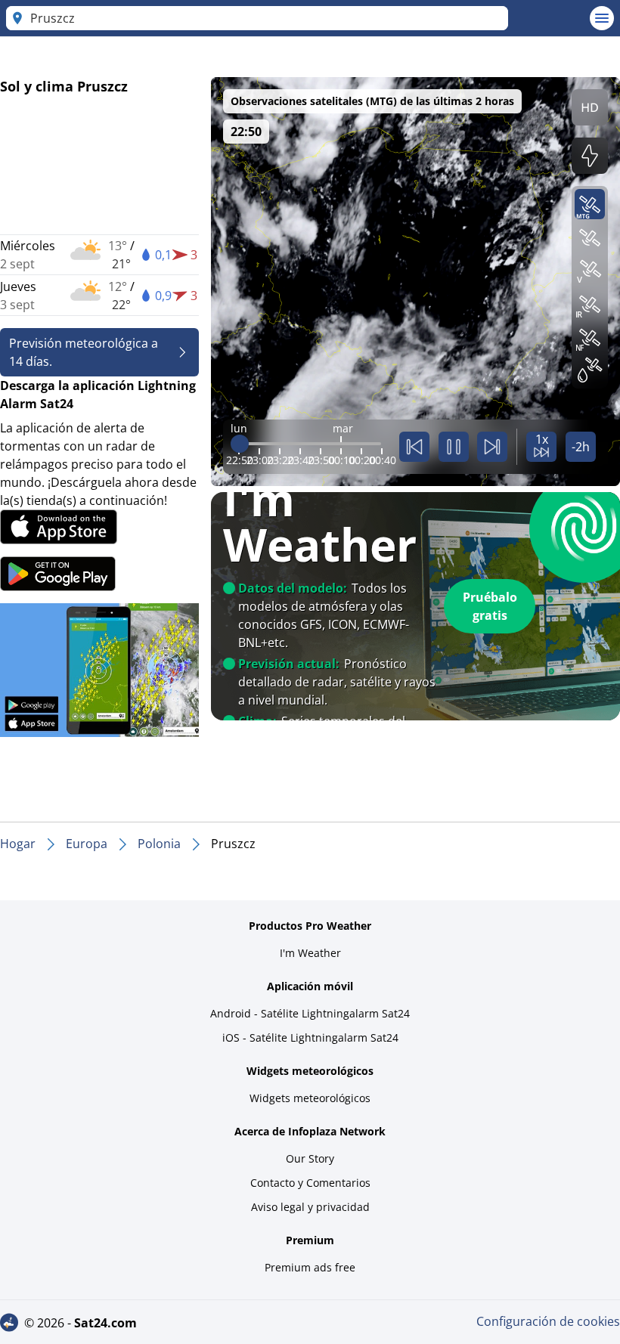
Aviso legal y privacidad (310, 1207)
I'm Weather (310, 953)
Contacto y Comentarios (310, 1182)
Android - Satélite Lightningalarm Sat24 (310, 1013)
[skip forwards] (492, 447)
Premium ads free (310, 1267)
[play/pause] (454, 447)
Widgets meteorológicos (310, 1098)
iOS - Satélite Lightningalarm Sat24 (310, 1037)
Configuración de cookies (548, 1321)
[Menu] (602, 18)
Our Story (310, 1158)
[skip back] (414, 447)
